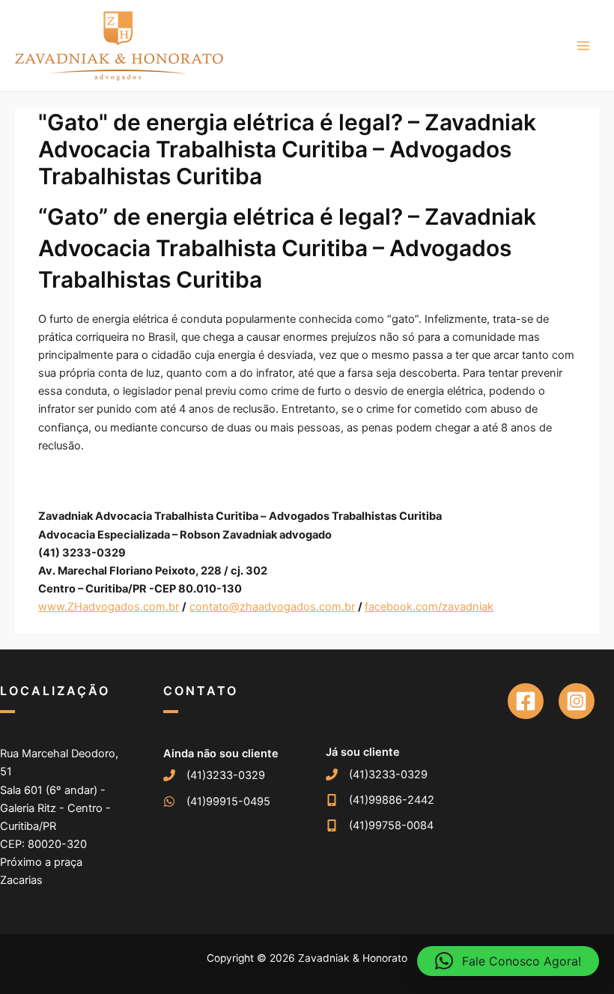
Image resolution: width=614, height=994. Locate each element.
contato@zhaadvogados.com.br (272, 606)
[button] (508, 961)
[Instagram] (577, 701)
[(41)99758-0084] (380, 825)
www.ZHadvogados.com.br (108, 606)
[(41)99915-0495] (216, 801)
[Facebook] (526, 701)
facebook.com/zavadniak (429, 606)
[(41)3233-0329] (214, 775)
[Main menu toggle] (583, 45)
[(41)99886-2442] (380, 800)
